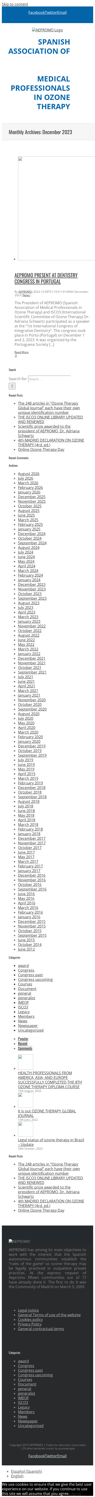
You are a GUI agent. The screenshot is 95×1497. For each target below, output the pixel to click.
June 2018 (26, 810)
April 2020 (26, 727)
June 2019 (26, 764)
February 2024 (30, 575)
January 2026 (29, 492)
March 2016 (28, 907)
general (24, 993)
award (23, 965)
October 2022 (30, 630)
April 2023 (26, 612)
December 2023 (31, 584)
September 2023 (32, 598)
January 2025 (29, 529)
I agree (75, 1493)
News (26, 295)
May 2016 (26, 898)
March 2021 (28, 690)
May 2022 (26, 644)
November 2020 (32, 699)
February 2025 (30, 524)
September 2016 (32, 889)
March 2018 (28, 824)
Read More (22, 352)
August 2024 (28, 547)
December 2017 (31, 838)
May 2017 (26, 856)
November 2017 (32, 843)
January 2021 (29, 695)
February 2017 (30, 866)
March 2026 (28, 482)
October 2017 (30, 847)
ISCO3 (23, 1007)
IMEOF (23, 1002)
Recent (22, 1043)
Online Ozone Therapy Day (41, 449)
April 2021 (26, 686)
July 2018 (25, 806)
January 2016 (29, 916)
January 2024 (29, 579)
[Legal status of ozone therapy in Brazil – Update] (25, 1135)
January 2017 (29, 870)
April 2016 (26, 903)
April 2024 (26, 566)
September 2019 (32, 755)
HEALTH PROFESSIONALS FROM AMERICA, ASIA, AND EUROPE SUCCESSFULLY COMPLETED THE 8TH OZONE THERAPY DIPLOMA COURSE (50, 1079)
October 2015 (30, 930)
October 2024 (30, 538)
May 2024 (26, 561)
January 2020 (29, 741)
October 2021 (30, 667)
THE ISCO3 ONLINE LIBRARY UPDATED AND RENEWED (50, 419)
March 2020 (28, 732)
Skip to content (15, 4)
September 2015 (32, 935)
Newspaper (28, 1025)
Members (26, 1016)
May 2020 (26, 723)
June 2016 (26, 893)
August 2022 (28, 635)
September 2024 (32, 542)
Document (27, 988)
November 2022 (32, 626)
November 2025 (32, 501)
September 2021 (32, 672)
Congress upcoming (35, 979)
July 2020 (25, 718)
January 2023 (29, 621)
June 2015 (26, 940)
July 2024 (25, 552)
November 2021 (32, 663)
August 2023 (28, 602)
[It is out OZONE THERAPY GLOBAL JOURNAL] (25, 1106)
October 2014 (30, 944)
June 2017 (26, 852)
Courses (25, 984)
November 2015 (32, 926)
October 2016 (30, 884)
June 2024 (26, 556)
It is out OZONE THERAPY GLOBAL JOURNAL (47, 1113)
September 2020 (32, 709)
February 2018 (30, 829)
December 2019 (31, 746)
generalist (26, 997)
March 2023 (28, 616)
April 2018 (26, 819)
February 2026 (30, 487)
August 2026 (28, 473)
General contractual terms (41, 1328)
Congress (26, 970)
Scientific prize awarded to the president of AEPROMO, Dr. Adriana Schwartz (49, 431)
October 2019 (30, 750)
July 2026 (25, 478)
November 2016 (32, 880)
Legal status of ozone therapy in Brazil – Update (51, 1142)
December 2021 (31, 658)
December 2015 (31, 921)
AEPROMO (25, 292)
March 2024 (28, 570)
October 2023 (30, 593)
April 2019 (26, 773)
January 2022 (29, 653)
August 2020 (28, 713)
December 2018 (31, 787)
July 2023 (25, 607)
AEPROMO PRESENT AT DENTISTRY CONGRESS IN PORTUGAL (46, 278)
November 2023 (32, 589)
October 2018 (30, 792)
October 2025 (30, 506)
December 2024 (31, 533)
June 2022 (26, 639)
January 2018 (29, 833)
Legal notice (28, 1310)
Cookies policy (30, 1319)
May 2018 (26, 815)
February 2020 (30, 736)
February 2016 (30, 912)
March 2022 (28, 649)
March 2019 (28, 778)
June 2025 (26, 515)
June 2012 (26, 949)
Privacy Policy (30, 1324)
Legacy (24, 1011)
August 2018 (28, 801)
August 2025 (28, 510)
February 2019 (30, 783)
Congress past (30, 974)
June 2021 (26, 681)
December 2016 (31, 875)
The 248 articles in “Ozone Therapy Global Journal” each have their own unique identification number (49, 408)
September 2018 (32, 796)
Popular (23, 1038)
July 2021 (25, 676)
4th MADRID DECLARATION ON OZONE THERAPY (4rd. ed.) (51, 442)
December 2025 (31, 496)
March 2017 (28, 861)
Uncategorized (31, 1030)
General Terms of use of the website (49, 1314)
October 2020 (30, 704)
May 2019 (26, 769)
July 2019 (25, 759)
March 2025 (28, 519)
